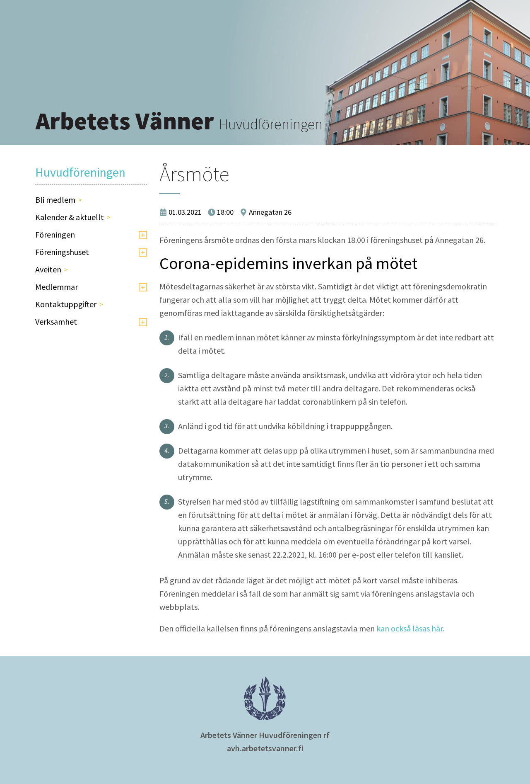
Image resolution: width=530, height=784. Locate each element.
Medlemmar (56, 287)
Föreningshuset (62, 252)
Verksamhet (56, 321)
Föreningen (55, 234)
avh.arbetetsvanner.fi (265, 748)
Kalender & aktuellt (69, 217)
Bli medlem (55, 199)
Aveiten (48, 269)
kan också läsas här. (410, 628)
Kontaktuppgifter (65, 304)
